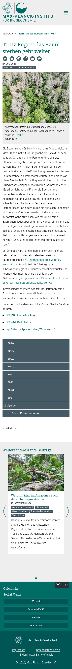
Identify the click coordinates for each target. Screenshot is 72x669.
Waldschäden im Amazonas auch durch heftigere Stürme (34, 497)
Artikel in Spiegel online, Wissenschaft (33, 329)
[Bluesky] (11, 58)
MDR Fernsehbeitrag (23, 315)
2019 (11, 397)
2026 (11, 343)
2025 (11, 350)
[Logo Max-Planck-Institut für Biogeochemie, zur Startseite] (30, 12)
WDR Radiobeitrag (21, 322)
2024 (11, 358)
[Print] (39, 58)
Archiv (12, 405)
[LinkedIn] (5, 58)
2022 (11, 374)
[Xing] (25, 58)
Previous (4, 511)
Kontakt (36, 617)
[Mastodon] (18, 58)
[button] (66, 119)
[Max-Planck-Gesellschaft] (21, 640)
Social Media (12, 594)
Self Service (36, 625)
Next (67, 511)
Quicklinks (11, 588)
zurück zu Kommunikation (24, 413)
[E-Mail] (32, 58)
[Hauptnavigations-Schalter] (66, 12)
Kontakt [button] (8, 428)
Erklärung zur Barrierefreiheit (36, 654)
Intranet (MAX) (36, 609)
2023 (11, 366)
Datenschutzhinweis (48, 650)
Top (64, 585)
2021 (10, 382)
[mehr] (20, 135)
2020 (11, 390)
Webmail (36, 601)
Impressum (18, 650)
